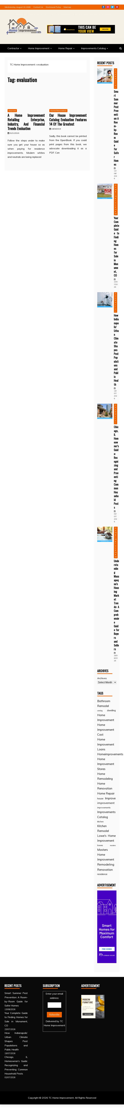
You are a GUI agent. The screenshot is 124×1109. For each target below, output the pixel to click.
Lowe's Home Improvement (106, 838)
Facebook (103, 7)
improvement (105, 803)
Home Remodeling (105, 776)
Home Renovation (58, 110)
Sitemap (67, 7)
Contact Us (38, 7)
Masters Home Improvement (105, 854)
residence (102, 874)
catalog (100, 711)
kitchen (100, 821)
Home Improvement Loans (105, 744)
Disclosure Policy (53, 7)
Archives (102, 678)
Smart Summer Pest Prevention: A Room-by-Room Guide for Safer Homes (116, 127)
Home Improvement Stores (105, 764)
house (100, 798)
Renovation (105, 869)
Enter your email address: (54, 1009)
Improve (12, 110)
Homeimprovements (110, 754)
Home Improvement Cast (105, 729)
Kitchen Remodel (103, 828)
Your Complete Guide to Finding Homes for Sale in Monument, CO (116, 246)
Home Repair (65, 48)
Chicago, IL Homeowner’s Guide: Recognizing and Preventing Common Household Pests (116, 467)
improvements (104, 807)
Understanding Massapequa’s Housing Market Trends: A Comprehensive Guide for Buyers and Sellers (116, 605)
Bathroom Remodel (103, 703)
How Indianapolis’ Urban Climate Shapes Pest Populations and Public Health (116, 349)
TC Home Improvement (22, 64)
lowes (100, 845)
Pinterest (117, 7)
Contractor (13, 48)
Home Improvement (38, 48)
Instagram (107, 7)
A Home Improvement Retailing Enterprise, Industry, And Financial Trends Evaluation (26, 121)
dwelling (111, 710)
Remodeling (105, 864)
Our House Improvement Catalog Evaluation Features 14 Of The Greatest (67, 119)
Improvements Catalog (93, 48)
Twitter (112, 7)
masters (113, 845)
